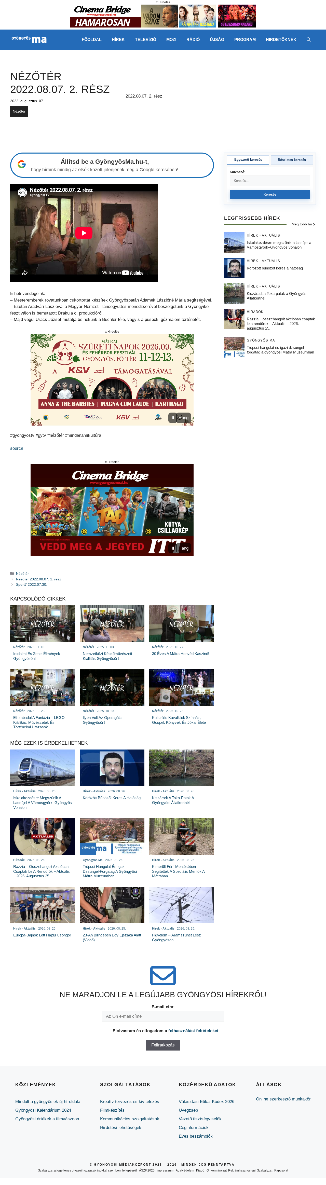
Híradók (255, 312)
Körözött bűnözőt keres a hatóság (275, 268)
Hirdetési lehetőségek (120, 1127)
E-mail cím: (163, 1006)
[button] (309, 39)
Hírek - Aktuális (263, 235)
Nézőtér (19, 111)
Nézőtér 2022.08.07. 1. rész (38, 579)
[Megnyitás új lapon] (112, 380)
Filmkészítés (112, 1110)
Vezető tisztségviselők (200, 1118)
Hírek (118, 39)
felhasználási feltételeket (193, 1030)
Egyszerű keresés (248, 159)
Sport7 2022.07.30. (31, 584)
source (16, 448)
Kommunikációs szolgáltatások (129, 1118)
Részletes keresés (292, 160)
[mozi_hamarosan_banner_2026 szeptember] (163, 26)
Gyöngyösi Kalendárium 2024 (43, 1110)
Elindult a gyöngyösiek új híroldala (47, 1101)
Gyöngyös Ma (261, 340)
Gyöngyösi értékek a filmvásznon (47, 1118)
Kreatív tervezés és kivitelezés (129, 1101)
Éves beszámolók (196, 1136)
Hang (183, 417)
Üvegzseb (188, 1110)
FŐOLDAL (92, 39)
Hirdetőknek (281, 39)
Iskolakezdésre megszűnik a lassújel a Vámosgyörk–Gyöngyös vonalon (279, 245)
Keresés (270, 194)
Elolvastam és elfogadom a (166, 1030)
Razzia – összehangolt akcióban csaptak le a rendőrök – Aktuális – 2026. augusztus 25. (281, 324)
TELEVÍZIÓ (145, 39)
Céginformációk (194, 1127)
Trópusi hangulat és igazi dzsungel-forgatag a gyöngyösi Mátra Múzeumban (280, 350)
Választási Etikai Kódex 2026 (206, 1101)
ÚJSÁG (217, 39)
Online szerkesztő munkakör (283, 1099)
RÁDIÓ (193, 39)
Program (245, 39)
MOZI (171, 39)
